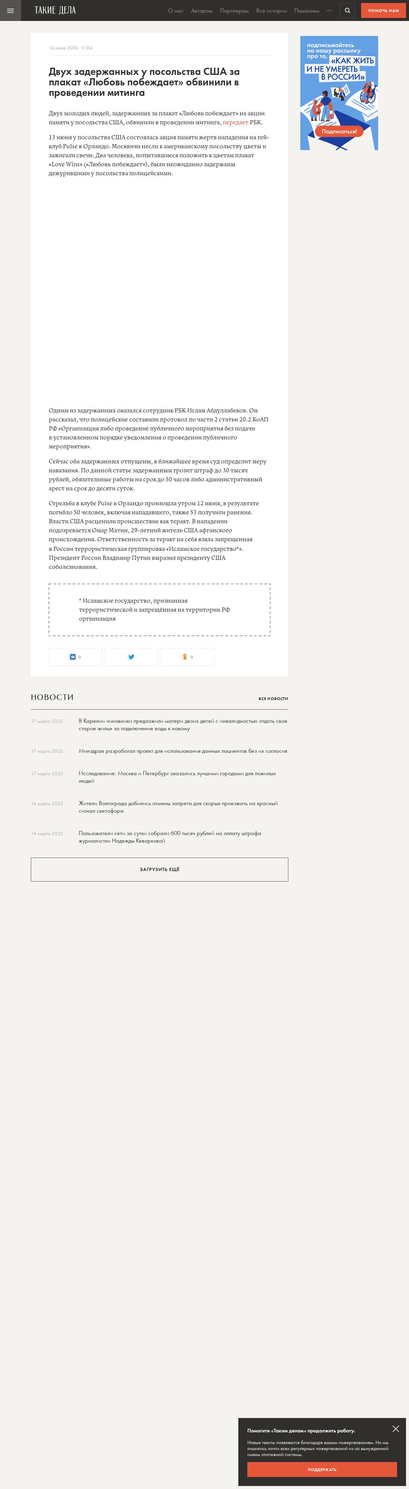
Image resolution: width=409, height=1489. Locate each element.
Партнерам (234, 10)
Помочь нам (383, 10)
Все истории (271, 10)
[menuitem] (10, 10)
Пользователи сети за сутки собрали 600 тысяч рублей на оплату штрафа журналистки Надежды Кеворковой (170, 836)
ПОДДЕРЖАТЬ (322, 1469)
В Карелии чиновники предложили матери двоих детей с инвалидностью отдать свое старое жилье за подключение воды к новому (183, 724)
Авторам (202, 10)
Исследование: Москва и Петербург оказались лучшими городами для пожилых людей (177, 776)
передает (236, 122)
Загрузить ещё (160, 869)
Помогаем (306, 10)
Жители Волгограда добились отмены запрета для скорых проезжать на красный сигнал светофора (178, 806)
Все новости (273, 698)
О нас (176, 10)
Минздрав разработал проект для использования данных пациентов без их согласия (183, 751)
